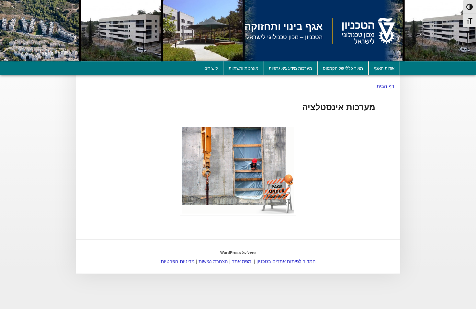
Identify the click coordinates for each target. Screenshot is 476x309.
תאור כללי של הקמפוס (343, 68)
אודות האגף (384, 68)
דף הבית (385, 85)
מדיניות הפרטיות (178, 261)
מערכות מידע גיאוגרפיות (290, 68)
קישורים (211, 68)
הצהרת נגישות (213, 261)
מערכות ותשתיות (243, 68)
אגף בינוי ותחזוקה (283, 26)
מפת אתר (241, 261)
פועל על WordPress (238, 252)
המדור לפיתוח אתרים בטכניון (286, 261)
